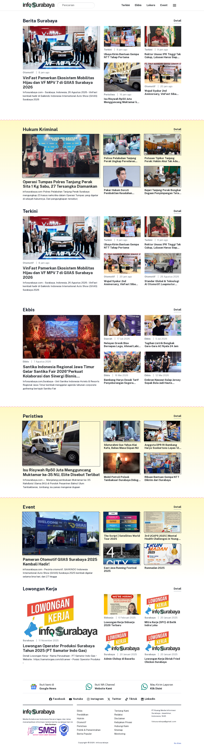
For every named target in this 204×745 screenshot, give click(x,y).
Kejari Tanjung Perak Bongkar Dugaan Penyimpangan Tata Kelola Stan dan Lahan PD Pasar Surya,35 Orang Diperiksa (163, 192)
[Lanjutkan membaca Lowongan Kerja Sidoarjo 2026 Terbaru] (122, 604)
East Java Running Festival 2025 (120, 569)
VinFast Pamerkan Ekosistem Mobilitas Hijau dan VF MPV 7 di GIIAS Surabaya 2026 (58, 82)
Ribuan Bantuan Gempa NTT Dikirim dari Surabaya (162, 479)
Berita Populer (84, 734)
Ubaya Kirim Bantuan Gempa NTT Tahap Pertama (121, 56)
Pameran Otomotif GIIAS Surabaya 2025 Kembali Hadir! (60, 561)
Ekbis (138, 5)
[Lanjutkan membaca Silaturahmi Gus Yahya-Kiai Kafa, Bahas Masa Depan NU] (122, 431)
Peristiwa (109, 94)
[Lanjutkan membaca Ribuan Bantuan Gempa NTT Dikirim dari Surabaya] (163, 463)
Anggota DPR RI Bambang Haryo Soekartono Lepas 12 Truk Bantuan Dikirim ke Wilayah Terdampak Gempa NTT (162, 446)
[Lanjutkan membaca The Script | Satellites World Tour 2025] (122, 522)
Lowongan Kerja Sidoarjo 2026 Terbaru (119, 624)
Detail (177, 20)
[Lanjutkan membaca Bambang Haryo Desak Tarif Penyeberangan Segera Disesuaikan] (122, 361)
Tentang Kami (121, 711)
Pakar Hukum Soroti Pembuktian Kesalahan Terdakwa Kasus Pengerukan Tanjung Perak (122, 192)
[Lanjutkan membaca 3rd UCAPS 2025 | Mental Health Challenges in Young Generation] (163, 522)
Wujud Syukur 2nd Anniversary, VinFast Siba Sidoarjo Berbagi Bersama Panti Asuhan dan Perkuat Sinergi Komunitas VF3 (161, 92)
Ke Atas (177, 743)
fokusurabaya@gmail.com (164, 721)
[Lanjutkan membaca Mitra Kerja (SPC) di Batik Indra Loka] (163, 604)
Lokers (151, 5)
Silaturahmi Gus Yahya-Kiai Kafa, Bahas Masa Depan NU (121, 446)
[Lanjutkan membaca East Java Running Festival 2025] (122, 554)
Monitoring (119, 734)
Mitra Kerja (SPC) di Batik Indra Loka (160, 624)
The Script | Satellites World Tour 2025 (122, 537)
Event (164, 5)
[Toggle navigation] (174, 5)
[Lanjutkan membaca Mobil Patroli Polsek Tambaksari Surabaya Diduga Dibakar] (122, 463)
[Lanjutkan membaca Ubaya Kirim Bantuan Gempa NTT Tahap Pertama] (122, 36)
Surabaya (28, 640)
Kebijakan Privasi (123, 722)
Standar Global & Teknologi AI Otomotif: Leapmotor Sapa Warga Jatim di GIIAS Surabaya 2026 (162, 283)
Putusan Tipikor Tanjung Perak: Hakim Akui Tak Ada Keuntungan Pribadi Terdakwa (161, 160)
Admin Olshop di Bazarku (119, 658)
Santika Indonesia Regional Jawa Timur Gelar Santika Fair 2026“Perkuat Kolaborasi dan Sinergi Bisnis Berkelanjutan (58, 371)
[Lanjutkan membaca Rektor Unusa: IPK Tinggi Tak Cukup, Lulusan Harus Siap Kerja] (163, 36)
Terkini (125, 5)
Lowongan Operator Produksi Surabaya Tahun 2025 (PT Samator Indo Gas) (59, 648)
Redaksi (118, 714)
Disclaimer (119, 718)
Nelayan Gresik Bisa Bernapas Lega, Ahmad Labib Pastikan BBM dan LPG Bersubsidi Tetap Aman (122, 345)
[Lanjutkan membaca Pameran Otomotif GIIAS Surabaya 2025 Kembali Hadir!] (61, 534)
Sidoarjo (108, 617)
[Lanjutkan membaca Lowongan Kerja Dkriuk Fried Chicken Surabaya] (163, 640)
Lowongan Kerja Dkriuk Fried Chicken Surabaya (162, 660)
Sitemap (118, 730)
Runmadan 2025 (155, 567)
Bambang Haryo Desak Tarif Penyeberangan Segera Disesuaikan (121, 381)
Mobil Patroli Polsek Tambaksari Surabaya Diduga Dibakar (122, 479)
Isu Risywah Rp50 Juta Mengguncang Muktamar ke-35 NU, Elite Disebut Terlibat (122, 100)
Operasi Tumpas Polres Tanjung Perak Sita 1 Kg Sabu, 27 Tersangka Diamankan (60, 184)
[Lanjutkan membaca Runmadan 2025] (163, 554)
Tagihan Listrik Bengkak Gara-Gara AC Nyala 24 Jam (161, 345)
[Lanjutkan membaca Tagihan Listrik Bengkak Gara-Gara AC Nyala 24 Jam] (163, 325)
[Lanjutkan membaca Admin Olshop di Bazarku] (122, 640)
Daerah (108, 338)
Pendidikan (82, 714)
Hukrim (80, 718)
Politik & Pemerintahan (89, 730)
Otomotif (28, 72)
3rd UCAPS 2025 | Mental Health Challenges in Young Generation (161, 537)
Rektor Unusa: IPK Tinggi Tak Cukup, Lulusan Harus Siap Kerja (163, 56)
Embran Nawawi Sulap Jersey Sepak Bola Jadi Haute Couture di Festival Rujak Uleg (163, 381)
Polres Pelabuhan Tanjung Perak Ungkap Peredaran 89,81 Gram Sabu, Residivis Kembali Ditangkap (121, 160)
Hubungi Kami (121, 726)
